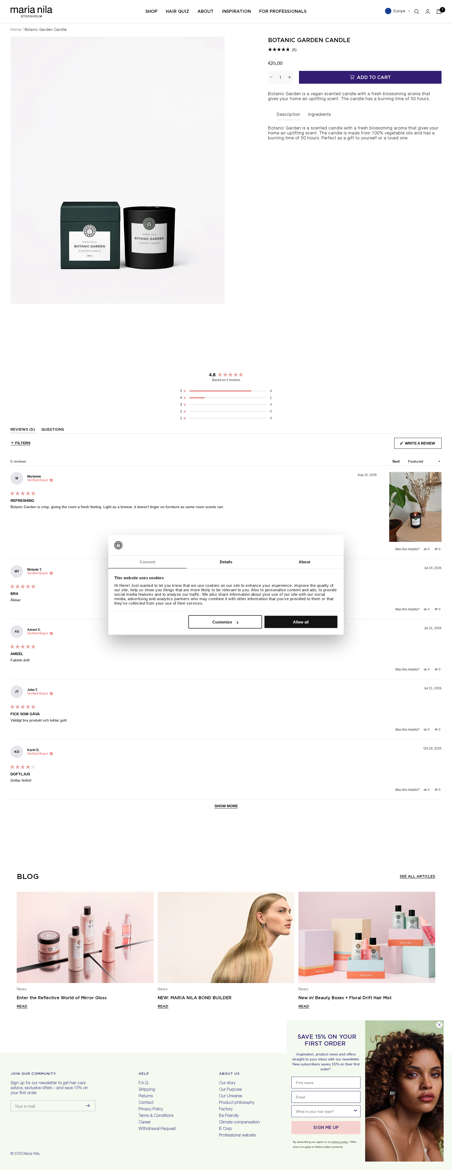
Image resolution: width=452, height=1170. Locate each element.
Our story (227, 1083)
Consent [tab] (147, 561)
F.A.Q (143, 1083)
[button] (282, 49)
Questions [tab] (52, 430)
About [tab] (304, 561)
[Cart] (439, 11)
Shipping (147, 1090)
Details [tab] (226, 561)
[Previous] (21, 937)
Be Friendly (229, 1116)
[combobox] (324, 1111)
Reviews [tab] (22, 430)
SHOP (151, 11)
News (22, 989)
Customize (222, 622)
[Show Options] (355, 1111)
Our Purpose (230, 1090)
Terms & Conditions (156, 1116)
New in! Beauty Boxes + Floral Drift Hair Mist (345, 997)
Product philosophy (237, 1103)
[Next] (431, 937)
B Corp (225, 1129)
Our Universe (230, 1096)
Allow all (301, 622)
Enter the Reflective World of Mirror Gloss (62, 997)
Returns (146, 1096)
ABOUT (205, 11)
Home (15, 30)
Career (145, 1123)
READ (22, 1006)
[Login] (427, 11)
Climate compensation (239, 1123)
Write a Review (423, 445)
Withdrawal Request (157, 1129)
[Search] (416, 11)
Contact (146, 1103)
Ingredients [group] (319, 115)
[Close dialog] (439, 1024)
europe (399, 11)
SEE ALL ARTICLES (417, 876)
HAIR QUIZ (177, 11)
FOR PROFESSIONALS (283, 11)
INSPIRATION (236, 11)
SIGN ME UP (326, 1127)
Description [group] (288, 115)
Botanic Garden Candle (309, 40)
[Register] (88, 1105)
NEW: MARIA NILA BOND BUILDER (194, 997)
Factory (226, 1109)
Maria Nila (31, 1154)
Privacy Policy (151, 1109)
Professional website (237, 1136)
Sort (396, 461)
